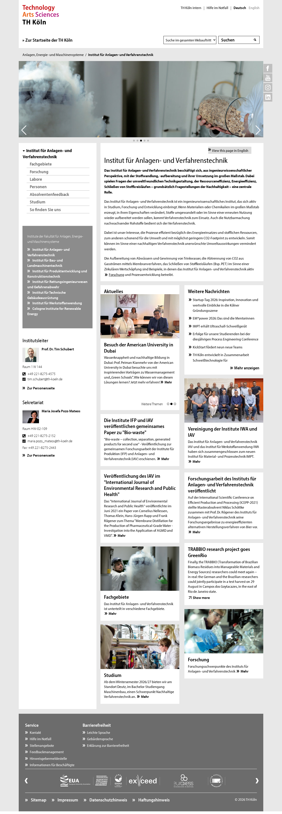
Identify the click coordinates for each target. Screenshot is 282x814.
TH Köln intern (191, 8)
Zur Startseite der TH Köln (48, 40)
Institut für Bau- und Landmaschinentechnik (45, 263)
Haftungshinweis (153, 800)
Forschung (39, 171)
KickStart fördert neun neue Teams (217, 346)
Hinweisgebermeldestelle (48, 758)
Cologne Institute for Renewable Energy (54, 311)
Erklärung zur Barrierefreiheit (108, 745)
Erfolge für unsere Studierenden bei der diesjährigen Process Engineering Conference (225, 336)
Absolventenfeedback (49, 194)
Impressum (67, 800)
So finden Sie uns (45, 209)
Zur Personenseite (41, 387)
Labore (36, 179)
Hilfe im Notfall (217, 8)
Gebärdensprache (100, 738)
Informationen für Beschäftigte (52, 764)
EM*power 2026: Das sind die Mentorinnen (223, 318)
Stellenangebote (42, 745)
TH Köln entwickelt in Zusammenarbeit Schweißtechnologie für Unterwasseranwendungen (221, 360)
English (254, 8)
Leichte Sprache (98, 732)
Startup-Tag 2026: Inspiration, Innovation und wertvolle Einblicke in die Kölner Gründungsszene (225, 305)
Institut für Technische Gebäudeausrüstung (46, 295)
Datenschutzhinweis (108, 800)
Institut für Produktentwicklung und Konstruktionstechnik (57, 273)
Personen (38, 186)
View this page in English (230, 150)
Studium (37, 201)
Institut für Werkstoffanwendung (57, 302)
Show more (201, 597)
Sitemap (38, 800)
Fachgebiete (41, 164)
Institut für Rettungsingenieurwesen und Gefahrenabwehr (57, 284)
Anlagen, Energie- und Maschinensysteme (53, 54)
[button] (134, 140)
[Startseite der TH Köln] (40, 14)
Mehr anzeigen (246, 367)
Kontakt (35, 732)
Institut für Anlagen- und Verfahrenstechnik (48, 252)
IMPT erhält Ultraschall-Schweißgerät (220, 325)
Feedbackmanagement (47, 751)
